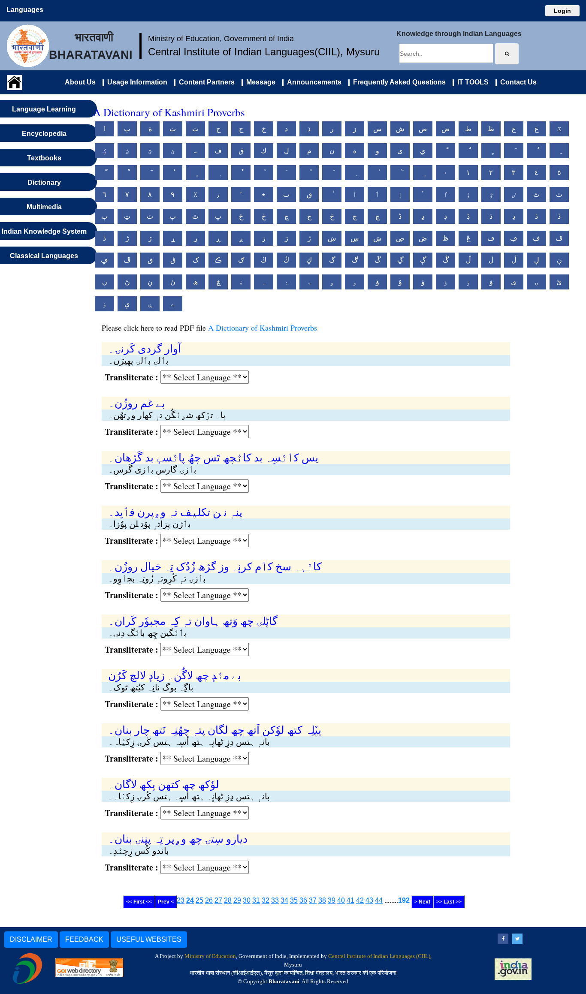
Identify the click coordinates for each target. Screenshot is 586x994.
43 (369, 900)
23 (180, 900)
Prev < (166, 902)
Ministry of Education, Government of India (221, 38)
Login (562, 10)
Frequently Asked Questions (398, 82)
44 (379, 900)
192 (404, 900)
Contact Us (517, 82)
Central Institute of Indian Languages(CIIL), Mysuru (264, 51)
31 (256, 900)
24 (190, 900)
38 (322, 900)
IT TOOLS (471, 82)
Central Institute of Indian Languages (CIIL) (379, 956)
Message (259, 82)
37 (313, 900)
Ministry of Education (210, 956)
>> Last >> (449, 902)
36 (303, 900)
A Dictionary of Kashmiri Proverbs (262, 327)
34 (284, 900)
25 (199, 900)
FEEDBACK (84, 939)
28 (228, 900)
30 (247, 900)
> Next (422, 902)
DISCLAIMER (31, 939)
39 (331, 900)
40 (341, 900)
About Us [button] (80, 82)
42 (360, 900)
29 (237, 900)
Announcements (312, 82)
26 (209, 900)
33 (275, 900)
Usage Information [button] (135, 82)
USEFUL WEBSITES (148, 939)
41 (350, 900)
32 (265, 900)
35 (294, 900)
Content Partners (205, 82)
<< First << (139, 902)
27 (218, 900)
